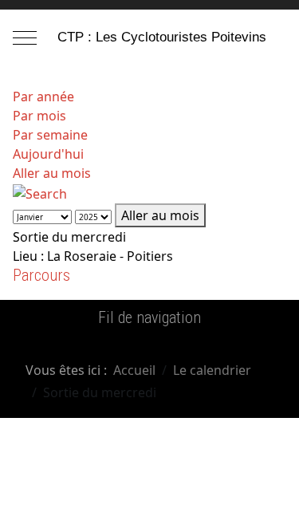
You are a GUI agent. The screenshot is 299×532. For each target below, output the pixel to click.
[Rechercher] (40, 192)
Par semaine (50, 135)
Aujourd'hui (48, 154)
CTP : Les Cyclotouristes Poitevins (161, 37)
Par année (43, 96)
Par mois (39, 115)
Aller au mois (52, 173)
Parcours (41, 275)
